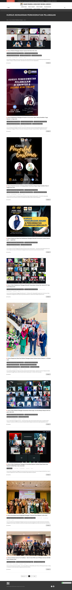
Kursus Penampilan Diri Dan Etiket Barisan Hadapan (28, 364)
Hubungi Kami (44, 9)
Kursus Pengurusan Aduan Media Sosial (13, 123)
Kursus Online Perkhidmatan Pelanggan (31, 53)
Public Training (37, 9)
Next (35, 576)
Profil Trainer (39, 7)
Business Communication (11, 561)
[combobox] (10, 1)
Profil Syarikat (31, 7)
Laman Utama (24, 7)
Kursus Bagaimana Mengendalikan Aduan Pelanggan (15, 53)
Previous (23, 576)
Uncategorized (9, 468)
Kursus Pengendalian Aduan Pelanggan (40, 121)
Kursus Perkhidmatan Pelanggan (25, 55)
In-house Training (28, 9)
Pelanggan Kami (47, 7)
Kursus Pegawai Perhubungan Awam (13, 55)
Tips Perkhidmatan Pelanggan (36, 55)
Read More (9, 131)
